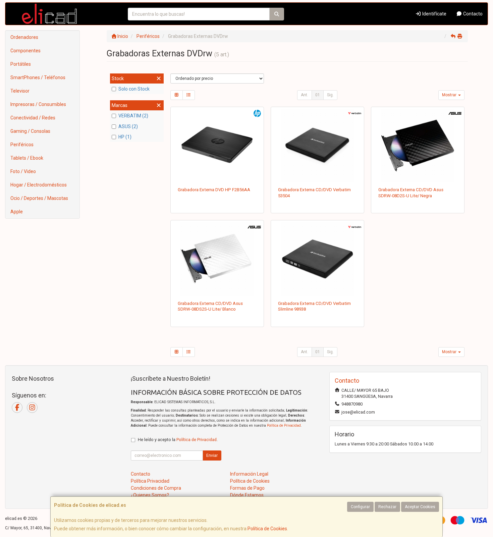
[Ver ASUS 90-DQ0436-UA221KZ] (217, 259)
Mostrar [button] (449, 95)
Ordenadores (24, 37)
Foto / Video (23, 171)
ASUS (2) (128, 126)
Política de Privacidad (284, 425)
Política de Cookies (267, 528)
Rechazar (387, 506)
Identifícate (433, 13)
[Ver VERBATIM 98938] (318, 259)
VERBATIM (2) (133, 115)
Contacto (472, 13)
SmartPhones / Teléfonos (37, 77)
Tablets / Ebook (26, 158)
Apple (16, 211)
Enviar (212, 455)
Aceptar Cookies (420, 506)
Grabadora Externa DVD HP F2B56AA (214, 189)
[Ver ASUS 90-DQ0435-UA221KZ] (418, 145)
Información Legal (249, 474)
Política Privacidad (150, 481)
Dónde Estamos (247, 495)
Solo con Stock (134, 89)
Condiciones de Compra (156, 488)
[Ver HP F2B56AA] (217, 145)
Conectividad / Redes (32, 117)
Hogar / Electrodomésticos (38, 184)
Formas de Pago (247, 488)
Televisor (20, 91)
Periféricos (22, 144)
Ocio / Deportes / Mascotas (39, 198)
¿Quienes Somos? (150, 495)
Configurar (360, 506)
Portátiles (20, 64)
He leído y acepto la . (178, 439)
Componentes (25, 50)
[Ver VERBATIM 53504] (318, 145)
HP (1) (124, 137)
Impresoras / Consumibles (38, 104)
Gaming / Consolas (30, 131)
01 (317, 95)
